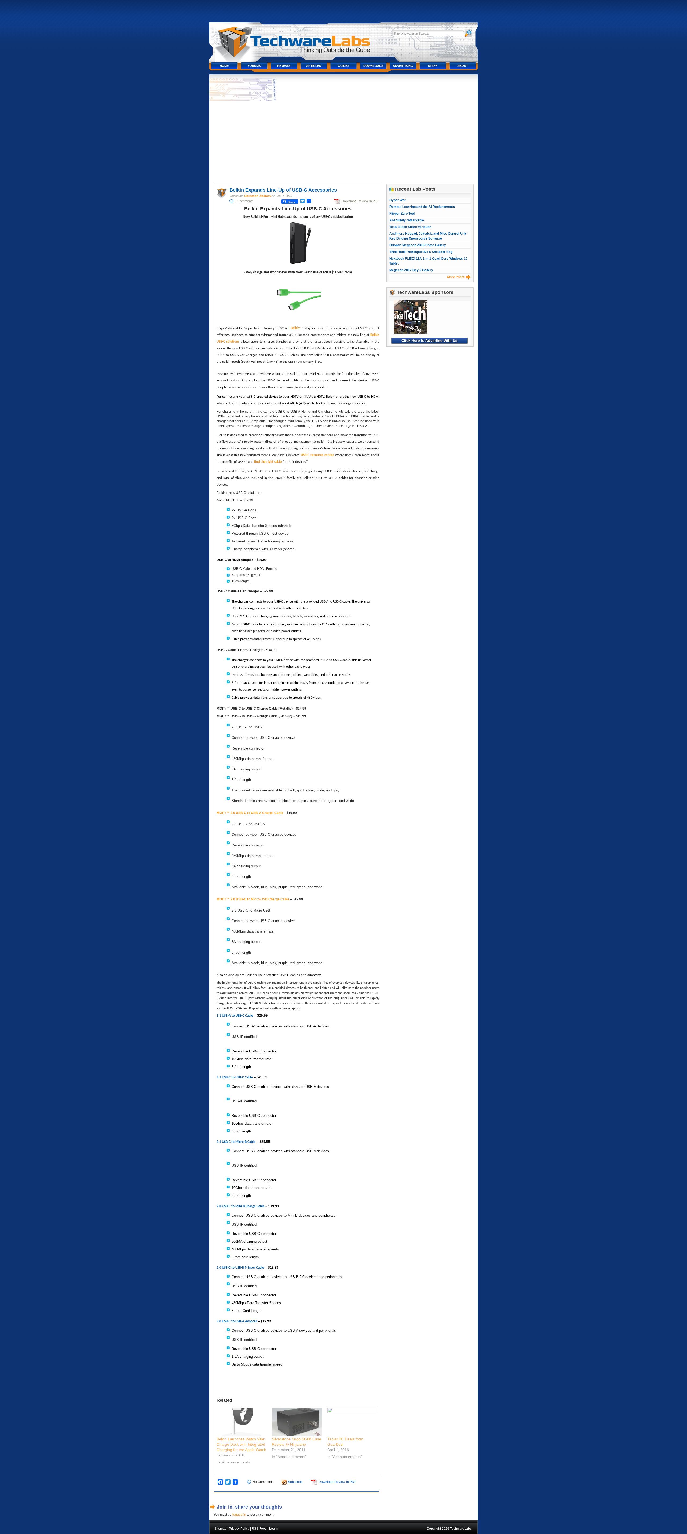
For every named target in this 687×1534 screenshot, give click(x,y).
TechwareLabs (299, 40)
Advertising (403, 65)
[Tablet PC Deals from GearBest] (352, 1422)
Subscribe (295, 1482)
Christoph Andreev (257, 195)
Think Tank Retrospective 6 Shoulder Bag (420, 252)
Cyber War (397, 200)
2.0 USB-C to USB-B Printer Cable (240, 1267)
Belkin (295, 328)
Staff (432, 65)
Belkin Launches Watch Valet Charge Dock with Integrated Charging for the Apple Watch (241, 1444)
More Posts (456, 277)
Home (224, 65)
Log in (273, 1529)
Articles (313, 65)
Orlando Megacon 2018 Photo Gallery (417, 245)
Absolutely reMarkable (406, 220)
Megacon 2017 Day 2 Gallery (411, 270)
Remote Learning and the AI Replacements (422, 207)
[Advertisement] (343, 142)
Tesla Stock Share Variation (410, 227)
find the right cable (268, 462)
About (462, 65)
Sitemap (220, 1529)
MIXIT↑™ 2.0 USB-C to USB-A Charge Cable (250, 813)
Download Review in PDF (360, 201)
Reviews (283, 65)
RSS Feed (259, 1529)
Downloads (373, 65)
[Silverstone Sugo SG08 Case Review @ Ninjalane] (297, 1422)
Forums (254, 65)
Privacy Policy (239, 1529)
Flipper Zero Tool (402, 213)
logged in (239, 1515)
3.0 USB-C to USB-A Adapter (237, 1321)
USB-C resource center (317, 455)
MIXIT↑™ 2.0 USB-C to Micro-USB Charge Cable (253, 899)
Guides (343, 65)
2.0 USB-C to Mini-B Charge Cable (241, 1206)
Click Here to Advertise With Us (429, 341)
